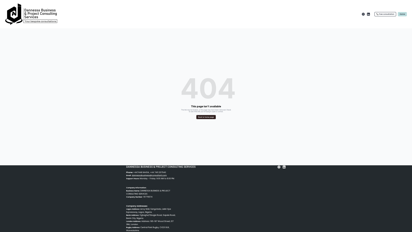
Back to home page (206, 117)
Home (402, 14)
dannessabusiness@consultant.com (149, 175)
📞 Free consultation (385, 14)
